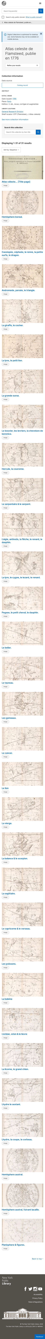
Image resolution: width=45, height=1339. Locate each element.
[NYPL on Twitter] (30, 1289)
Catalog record (22, 85)
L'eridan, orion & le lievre (14, 1034)
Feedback (39, 1337)
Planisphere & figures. (13, 1244)
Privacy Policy (37, 1298)
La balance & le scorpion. (15, 858)
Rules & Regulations (35, 1302)
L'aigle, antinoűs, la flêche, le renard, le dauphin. (22, 541)
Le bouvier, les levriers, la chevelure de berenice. (22, 432)
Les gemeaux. (9, 718)
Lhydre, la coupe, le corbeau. (17, 1139)
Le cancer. (7, 753)
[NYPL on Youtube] (40, 1289)
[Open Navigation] (40, 3)
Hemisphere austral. (12, 1174)
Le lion (5, 788)
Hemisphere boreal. (12, 217)
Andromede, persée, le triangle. (18, 290)
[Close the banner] (41, 33)
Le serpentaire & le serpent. (16, 504)
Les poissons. (9, 963)
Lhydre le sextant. (11, 1104)
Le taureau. (8, 682)
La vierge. (7, 823)
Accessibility (38, 1294)
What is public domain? (34, 17)
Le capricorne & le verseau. (16, 928)
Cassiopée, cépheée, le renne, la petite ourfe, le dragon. (22, 253)
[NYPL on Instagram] (35, 1289)
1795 (14, 99)
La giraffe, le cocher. (12, 325)
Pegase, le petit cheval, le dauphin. (20, 612)
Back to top (37, 1259)
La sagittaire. (8, 893)
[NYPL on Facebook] (25, 1289)
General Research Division (12, 111)
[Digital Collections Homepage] (4, 3)
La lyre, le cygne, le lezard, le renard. (21, 577)
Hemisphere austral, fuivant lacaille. (20, 1209)
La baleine (7, 999)
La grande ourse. (10, 395)
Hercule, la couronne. (13, 469)
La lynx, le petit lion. (12, 360)
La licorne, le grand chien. (15, 1069)
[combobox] (20, 11)
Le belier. (6, 647)
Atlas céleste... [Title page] (16, 181)
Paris (9, 101)
